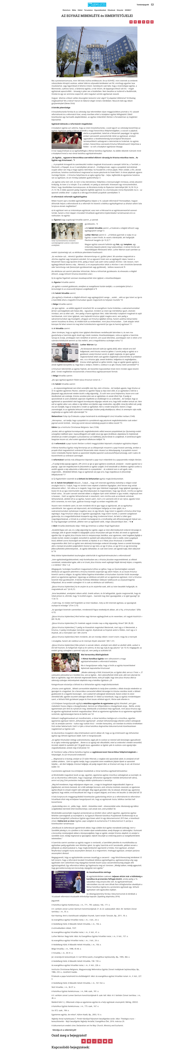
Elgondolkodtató (100, 10)
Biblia (74, 10)
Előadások (111, 10)
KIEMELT (128, 10)
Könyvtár (120, 10)
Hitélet (80, 10)
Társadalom (88, 10)
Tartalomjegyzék (143, 5)
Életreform (66, 10)
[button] (131, 21)
